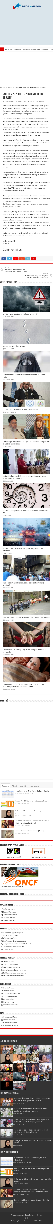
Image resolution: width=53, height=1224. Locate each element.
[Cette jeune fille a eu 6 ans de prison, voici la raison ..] (7, 814)
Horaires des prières (10, 935)
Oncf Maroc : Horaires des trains (12, 887)
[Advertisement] (26, 27)
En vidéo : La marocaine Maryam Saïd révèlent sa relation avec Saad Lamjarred (30, 1190)
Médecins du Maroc (10, 1023)
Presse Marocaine (17, 1215)
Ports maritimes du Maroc (12, 967)
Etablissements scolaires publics (14, 973)
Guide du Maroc (9, 918)
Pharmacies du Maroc (10, 1025)
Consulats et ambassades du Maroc (15, 970)
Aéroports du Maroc (10, 964)
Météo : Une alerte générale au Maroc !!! (20, 314)
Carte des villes (8, 999)
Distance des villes (10, 996)
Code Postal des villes (10, 1005)
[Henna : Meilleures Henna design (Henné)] (7, 834)
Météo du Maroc (9, 909)
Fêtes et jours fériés (10, 938)
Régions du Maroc (9, 1002)
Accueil (2, 87)
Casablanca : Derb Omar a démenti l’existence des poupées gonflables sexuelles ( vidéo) (24, 685)
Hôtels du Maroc (9, 962)
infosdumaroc (9, 101)
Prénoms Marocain (10, 915)
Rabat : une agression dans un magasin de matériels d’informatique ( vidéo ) (31, 1120)
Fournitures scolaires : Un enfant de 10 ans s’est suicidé (26, 617)
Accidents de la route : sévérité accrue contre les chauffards (36, 275)
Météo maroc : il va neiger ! (14, 346)
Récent (14, 786)
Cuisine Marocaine (9, 912)
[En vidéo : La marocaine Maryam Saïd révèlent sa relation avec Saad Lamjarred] (7, 824)
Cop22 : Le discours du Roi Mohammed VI (20, 409)
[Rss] (25, 1218)
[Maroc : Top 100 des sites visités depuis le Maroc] (7, 804)
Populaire (5, 786)
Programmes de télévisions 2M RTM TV (17, 944)
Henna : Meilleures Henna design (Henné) (29, 831)
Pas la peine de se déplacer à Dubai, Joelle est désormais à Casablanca (31, 1131)
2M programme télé (14, 857)
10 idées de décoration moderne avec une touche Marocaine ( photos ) (30, 1110)
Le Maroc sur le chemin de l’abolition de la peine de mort (16, 270)
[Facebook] (27, 1218)
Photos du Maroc (9, 920)
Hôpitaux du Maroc (10, 1017)
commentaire (34, 786)
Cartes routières (8, 991)
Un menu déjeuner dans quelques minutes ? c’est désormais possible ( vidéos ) (31, 1099)
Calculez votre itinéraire (11, 993)
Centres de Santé (9, 1020)
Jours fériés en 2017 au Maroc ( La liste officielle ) (32, 791)
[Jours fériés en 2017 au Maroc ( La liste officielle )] (7, 794)
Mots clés (23, 786)
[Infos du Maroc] (26, 6)
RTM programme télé (38, 857)
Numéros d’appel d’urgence (13, 932)
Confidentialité (30, 1215)
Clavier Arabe (8, 949)
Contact (39, 1215)
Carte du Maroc (8, 988)
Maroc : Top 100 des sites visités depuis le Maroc (32, 801)
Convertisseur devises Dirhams (13, 947)
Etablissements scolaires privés (14, 976)
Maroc (10, 87)
